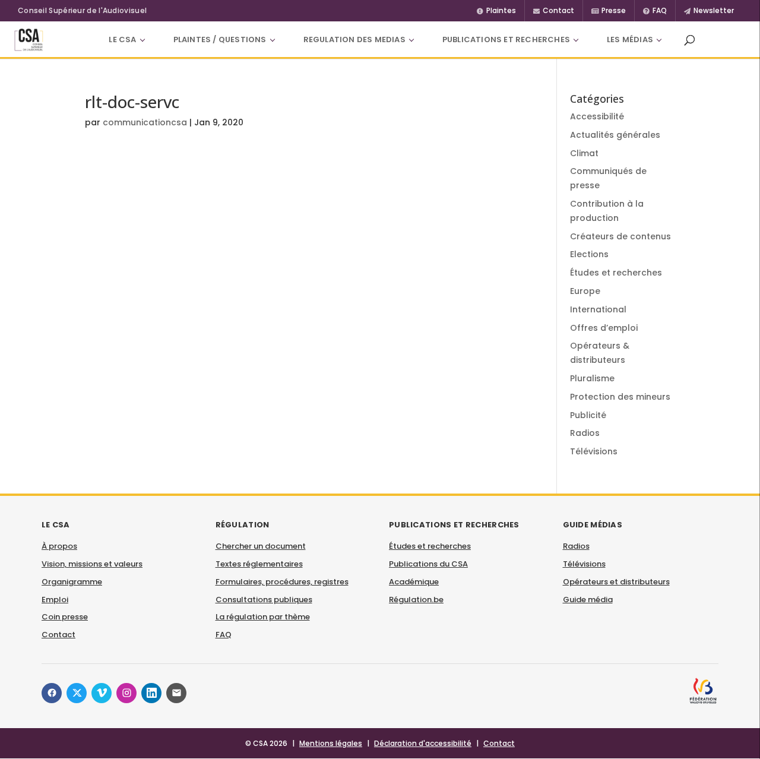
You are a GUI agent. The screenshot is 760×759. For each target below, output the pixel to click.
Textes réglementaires (259, 564)
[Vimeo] (101, 693)
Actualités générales (615, 135)
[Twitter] (76, 693)
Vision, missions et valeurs (92, 564)
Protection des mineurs (620, 397)
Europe (585, 291)
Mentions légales (330, 743)
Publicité (588, 415)
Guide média (588, 599)
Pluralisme (592, 378)
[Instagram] (126, 693)
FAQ (224, 634)
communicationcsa (145, 122)
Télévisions (594, 451)
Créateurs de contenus (620, 236)
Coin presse (65, 616)
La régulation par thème (263, 616)
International (598, 309)
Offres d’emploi (604, 328)
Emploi (55, 599)
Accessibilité (597, 116)
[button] (689, 39)
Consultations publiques (264, 599)
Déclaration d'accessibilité (422, 743)
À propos (59, 546)
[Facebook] (52, 693)
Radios (585, 433)
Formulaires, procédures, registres (282, 581)
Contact (58, 634)
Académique (414, 581)
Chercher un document (261, 546)
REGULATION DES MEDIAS (354, 39)
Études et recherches (616, 273)
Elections (589, 254)
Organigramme (72, 581)
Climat (584, 153)
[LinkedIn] (151, 693)
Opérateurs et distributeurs (616, 581)
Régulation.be (416, 599)
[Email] (176, 693)
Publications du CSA (428, 564)
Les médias (630, 39)
